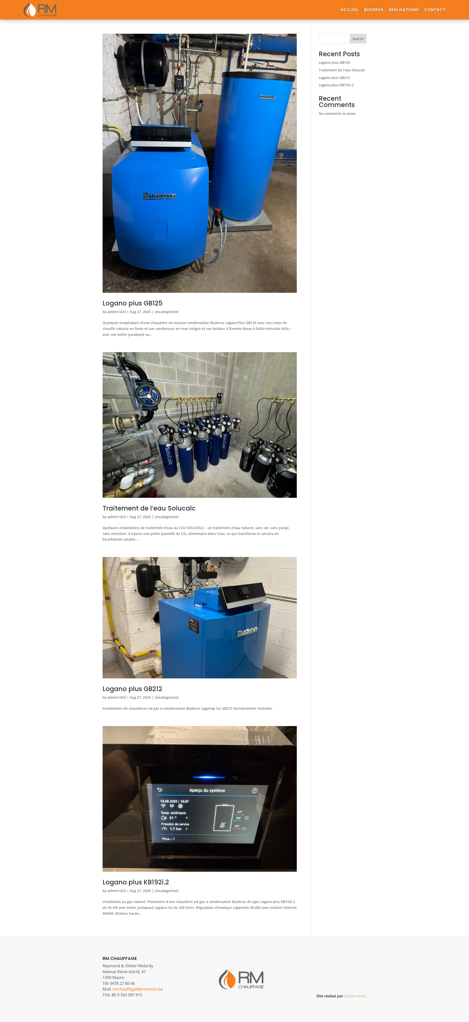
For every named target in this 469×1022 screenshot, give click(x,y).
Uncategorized (166, 311)
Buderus (374, 10)
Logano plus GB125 (133, 303)
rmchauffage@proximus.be (137, 989)
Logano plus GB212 (132, 689)
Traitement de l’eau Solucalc (149, 508)
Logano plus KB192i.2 (136, 882)
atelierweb (355, 996)
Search (358, 38)
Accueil (350, 10)
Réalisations (404, 10)
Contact (435, 10)
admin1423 (116, 311)
